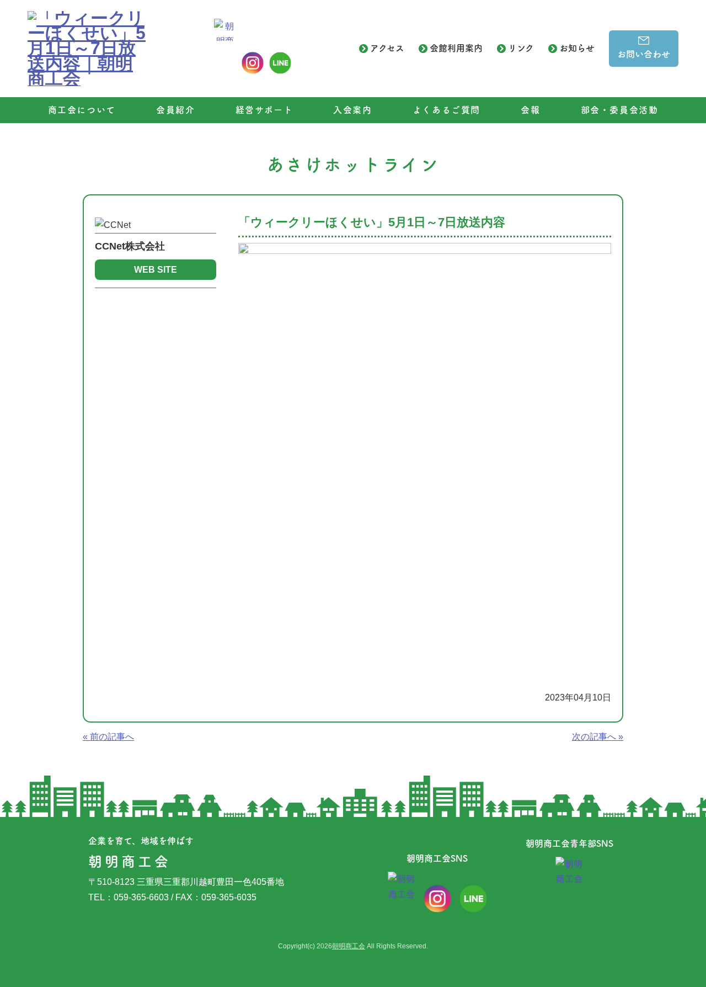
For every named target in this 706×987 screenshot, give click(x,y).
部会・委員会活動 (620, 109)
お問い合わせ (643, 54)
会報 (530, 109)
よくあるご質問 (446, 109)
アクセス (387, 48)
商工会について (82, 109)
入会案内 (352, 109)
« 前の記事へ (108, 736)
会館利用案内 (456, 48)
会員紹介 (175, 109)
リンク (521, 48)
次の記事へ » (597, 736)
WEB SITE (155, 269)
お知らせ (577, 48)
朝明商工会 (348, 946)
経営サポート (264, 109)
